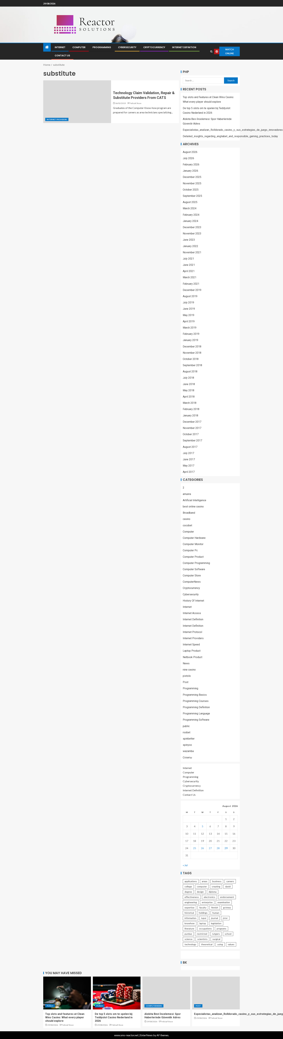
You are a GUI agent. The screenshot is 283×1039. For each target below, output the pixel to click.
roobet (186, 732)
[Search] (211, 51)
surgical (216, 939)
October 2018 (190, 359)
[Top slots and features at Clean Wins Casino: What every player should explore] (67, 993)
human (215, 912)
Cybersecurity (127, 47)
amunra (187, 494)
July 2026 (188, 158)
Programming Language (196, 713)
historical (189, 912)
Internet (60, 47)
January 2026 (190, 170)
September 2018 (192, 365)
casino (186, 519)
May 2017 (188, 465)
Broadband (189, 512)
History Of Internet (193, 600)
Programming (102, 47)
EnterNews (146, 1035)
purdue (188, 933)
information (190, 918)
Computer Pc (190, 550)
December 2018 (192, 346)
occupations (205, 928)
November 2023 (192, 233)
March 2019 (189, 327)
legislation (216, 923)
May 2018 (188, 390)
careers (230, 881)
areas (204, 881)
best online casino (193, 506)
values (231, 944)
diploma (213, 891)
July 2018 (188, 377)
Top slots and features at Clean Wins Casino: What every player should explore (64, 1017)
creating (216, 886)
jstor (225, 918)
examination (223, 902)
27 (210, 848)
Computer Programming (196, 563)
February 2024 (191, 214)
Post (185, 682)
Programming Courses (195, 701)
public (186, 726)
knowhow (190, 923)
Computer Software (194, 569)
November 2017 (192, 428)
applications (191, 881)
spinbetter (189, 738)
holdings (203, 912)
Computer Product (193, 556)
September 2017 (192, 440)
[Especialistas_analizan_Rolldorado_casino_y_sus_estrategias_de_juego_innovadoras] (216, 993)
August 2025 (190, 202)
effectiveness (192, 897)
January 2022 (190, 246)
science (188, 939)
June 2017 (189, 459)
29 (226, 848)
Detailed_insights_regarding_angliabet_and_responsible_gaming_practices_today (230, 136)
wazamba (188, 751)
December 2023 (192, 227)
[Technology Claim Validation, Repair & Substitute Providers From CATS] (77, 101)
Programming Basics (195, 694)
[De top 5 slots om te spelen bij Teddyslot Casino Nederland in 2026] (117, 993)
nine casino (189, 669)
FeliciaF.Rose (135, 103)
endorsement (227, 897)
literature (189, 928)
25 (194, 848)
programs (221, 928)
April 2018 (189, 396)
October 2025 (190, 189)
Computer (78, 47)
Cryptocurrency (154, 47)
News (186, 663)
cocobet (187, 525)
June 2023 (189, 239)
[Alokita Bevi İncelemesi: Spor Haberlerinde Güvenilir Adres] (166, 993)
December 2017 (192, 421)
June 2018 (189, 384)
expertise (189, 907)
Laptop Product (191, 650)
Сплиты (187, 757)
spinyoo (187, 744)
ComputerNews (192, 581)
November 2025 (192, 183)
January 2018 (190, 415)
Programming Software (196, 719)
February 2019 (191, 333)
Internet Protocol (192, 632)
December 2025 (192, 177)
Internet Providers (57, 119)
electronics (209, 897)
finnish (214, 907)
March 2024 (189, 208)
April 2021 (189, 271)
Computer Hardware (194, 537)
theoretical (206, 944)
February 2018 (191, 409)
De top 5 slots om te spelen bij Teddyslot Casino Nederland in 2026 (113, 1017)
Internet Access (192, 613)
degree (188, 891)
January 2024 (190, 221)
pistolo (187, 675)
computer (202, 886)
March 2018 (189, 402)
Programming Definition (196, 707)
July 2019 (188, 302)
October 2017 (190, 434)
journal (214, 918)
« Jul (185, 865)
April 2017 (189, 471)
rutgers (216, 933)
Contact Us (62, 55)
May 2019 (188, 315)
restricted (202, 933)
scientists (202, 939)
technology (190, 944)
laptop (202, 923)
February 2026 (191, 164)
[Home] (47, 47)
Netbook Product (192, 657)
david (228, 886)
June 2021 (189, 264)
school (228, 933)
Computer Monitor (193, 544)
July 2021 (188, 258)
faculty (202, 907)
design (200, 891)
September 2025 (192, 195)
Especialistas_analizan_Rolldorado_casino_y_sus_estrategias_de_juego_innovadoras (233, 129)
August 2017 (190, 446)
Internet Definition (184, 47)
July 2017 (188, 453)
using (220, 944)
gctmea (227, 907)
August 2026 (190, 152)
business (216, 881)
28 (218, 848)
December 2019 (192, 290)
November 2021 (192, 252)
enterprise (207, 902)
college (188, 886)
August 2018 (190, 371)
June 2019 (189, 308)
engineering (191, 902)
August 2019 (190, 296)
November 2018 (192, 352)
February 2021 (191, 283)
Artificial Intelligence (194, 500)
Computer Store (192, 575)
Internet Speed (191, 644)
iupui (203, 918)
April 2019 (189, 321)
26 (202, 848)
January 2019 (190, 340)
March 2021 (189, 277)
